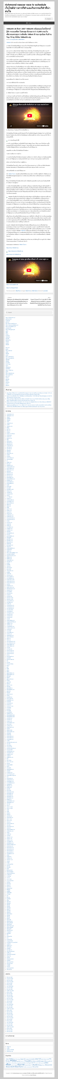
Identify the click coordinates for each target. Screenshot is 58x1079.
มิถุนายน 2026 (10, 980)
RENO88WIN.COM (10, 715)
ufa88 (8, 810)
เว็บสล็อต (8, 960)
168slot (8, 417)
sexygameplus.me (10, 751)
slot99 (7, 352)
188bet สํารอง (28, 290)
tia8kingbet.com (10, 796)
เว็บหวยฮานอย (10, 963)
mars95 (8, 618)
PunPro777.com (10, 706)
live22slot (8, 335)
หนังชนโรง (8, 337)
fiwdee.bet (9, 524)
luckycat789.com (10, 600)
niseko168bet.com (10, 644)
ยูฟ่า (7, 895)
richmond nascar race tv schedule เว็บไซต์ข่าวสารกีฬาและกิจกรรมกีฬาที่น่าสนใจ (27, 8)
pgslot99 (8, 686)
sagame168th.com (10, 731)
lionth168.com (9, 593)
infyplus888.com (10, 560)
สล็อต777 (8, 909)
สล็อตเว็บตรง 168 (10, 925)
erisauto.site (9, 513)
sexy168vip (9, 745)
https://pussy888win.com (11, 326)
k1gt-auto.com (10, 575)
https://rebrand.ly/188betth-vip (15, 251)
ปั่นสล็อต (8, 882)
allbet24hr (9, 451)
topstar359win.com (10, 801)
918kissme (9, 436)
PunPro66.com (10, 703)
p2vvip (8, 655)
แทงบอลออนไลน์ (29, 1066)
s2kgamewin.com (10, 727)
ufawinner (9, 828)
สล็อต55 (8, 904)
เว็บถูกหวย (9, 956)
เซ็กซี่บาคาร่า (9, 945)
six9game (9, 755)
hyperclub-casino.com (11, 555)
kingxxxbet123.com (11, 581)
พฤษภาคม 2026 (10, 981)
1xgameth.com (10, 423)
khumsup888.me (10, 576)
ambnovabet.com (10, 457)
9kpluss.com (9, 438)
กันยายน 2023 (9, 1029)
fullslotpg (8, 531)
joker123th (9, 569)
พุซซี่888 (8, 891)
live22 (48, 1059)
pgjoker (8, 677)
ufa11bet (8, 804)
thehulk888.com (10, 793)
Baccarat (8, 463)
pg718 (8, 665)
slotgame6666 (9, 764)
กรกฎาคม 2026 (10, 978)
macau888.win (10, 611)
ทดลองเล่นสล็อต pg (10, 873)
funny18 (8, 534)
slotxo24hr (9, 767)
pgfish (8, 671)
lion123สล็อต (9, 591)
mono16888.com (10, 632)
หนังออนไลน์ (9, 936)
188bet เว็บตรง (12, 174)
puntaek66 (9, 707)
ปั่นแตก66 (9, 883)
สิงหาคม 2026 (9, 977)
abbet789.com (10, 442)
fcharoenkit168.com (11, 518)
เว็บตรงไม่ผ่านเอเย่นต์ (11, 954)
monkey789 (9, 629)
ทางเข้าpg (9, 876)
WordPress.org (10, 1051)
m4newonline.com (10, 605)
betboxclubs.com (10, 469)
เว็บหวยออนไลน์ (10, 962)
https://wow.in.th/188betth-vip (13, 254)
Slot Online (9, 760)
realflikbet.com (10, 713)
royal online (9, 724)
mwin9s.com (9, 633)
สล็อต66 (7, 344)
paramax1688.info (10, 659)
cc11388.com (9, 497)
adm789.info (9, 447)
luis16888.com (10, 602)
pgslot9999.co (9, 688)
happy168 (9, 546)
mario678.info (9, 617)
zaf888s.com (9, 858)
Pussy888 (9, 710)
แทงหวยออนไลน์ (10, 968)
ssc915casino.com (10, 773)
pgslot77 (8, 683)
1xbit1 (8, 421)
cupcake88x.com (10, 501)
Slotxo (8, 766)
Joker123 (8, 566)
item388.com (9, 561)
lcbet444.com (9, 590)
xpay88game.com (10, 853)
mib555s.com (9, 624)
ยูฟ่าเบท (8, 897)
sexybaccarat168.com (11, 748)
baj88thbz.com (10, 465)
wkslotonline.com (10, 847)
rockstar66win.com (10, 722)
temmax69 (9, 790)
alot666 (8, 454)
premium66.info (10, 698)
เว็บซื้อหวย (9, 953)
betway (7, 380)
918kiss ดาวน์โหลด (11, 433)
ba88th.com (9, 462)
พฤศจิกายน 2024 (10, 1008)
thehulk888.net (10, 795)
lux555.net (9, 603)
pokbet (8, 695)
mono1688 (9, 630)
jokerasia (7, 382)
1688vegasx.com (10, 415)
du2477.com (9, 509)
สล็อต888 (7, 359)
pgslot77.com (9, 685)
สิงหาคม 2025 (9, 995)
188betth (8, 42)
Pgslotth (8, 692)
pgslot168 (9, 682)
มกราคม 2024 (9, 1023)
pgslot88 (7, 379)
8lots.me (8, 429)
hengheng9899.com (11, 548)
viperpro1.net (9, 838)
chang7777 (9, 498)
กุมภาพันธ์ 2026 (10, 986)
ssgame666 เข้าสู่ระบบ (11, 775)
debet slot (9, 504)
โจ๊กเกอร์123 (9, 969)
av (7, 460)
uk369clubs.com (10, 831)
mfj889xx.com (10, 623)
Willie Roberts (21, 39)
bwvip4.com (9, 491)
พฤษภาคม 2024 (10, 1017)
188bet (7, 1059)
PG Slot (8, 662)
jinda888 (8, 564)
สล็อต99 (7, 361)
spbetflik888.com (10, 769)
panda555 (9, 658)
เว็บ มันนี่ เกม (9, 950)
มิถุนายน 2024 (10, 1016)
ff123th (8, 521)
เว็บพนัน (8, 957)
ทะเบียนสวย (9, 874)
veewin (8, 832)
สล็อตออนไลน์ (9, 921)
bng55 (8, 485)
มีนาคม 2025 (9, 1002)
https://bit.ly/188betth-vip (12, 248)
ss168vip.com (9, 772)
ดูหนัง (8, 868)
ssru (7, 776)
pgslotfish (9, 691)
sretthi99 (8, 770)
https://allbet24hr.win (10, 373)
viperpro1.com (10, 837)
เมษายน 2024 (9, 1019)
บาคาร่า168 (8, 364)
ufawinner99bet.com (11, 829)
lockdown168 (9, 596)
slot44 (7, 355)
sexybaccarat (8, 328)
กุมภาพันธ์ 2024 (10, 1022)
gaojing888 (9, 537)
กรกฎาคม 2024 (10, 1014)
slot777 (7, 377)
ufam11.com (9, 819)
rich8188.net (9, 719)
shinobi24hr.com (10, 752)
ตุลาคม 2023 (9, 1028)
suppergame (9, 784)
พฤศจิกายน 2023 (10, 1026)
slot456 (7, 343)
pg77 (8, 667)
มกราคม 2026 (9, 987)
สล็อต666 (8, 907)
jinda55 (8, 563)
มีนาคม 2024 (9, 1020)
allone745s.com (10, 453)
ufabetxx (8, 813)
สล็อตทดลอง (8, 367)
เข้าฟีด (8, 1048)
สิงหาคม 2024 (9, 1013)
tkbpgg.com (9, 799)
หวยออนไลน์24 (10, 941)
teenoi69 (8, 789)
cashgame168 (9, 494)
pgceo (8, 670)
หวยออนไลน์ (9, 939)
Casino (8, 495)
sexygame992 (9, 749)
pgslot (7, 331)
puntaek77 (9, 709)
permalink (46, 290)
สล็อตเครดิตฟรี (10, 922)
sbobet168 (9, 734)
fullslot (7, 334)
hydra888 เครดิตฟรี (10, 554)
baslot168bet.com (10, 468)
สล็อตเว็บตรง (18, 290)
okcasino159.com (10, 650)
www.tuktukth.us (10, 850)
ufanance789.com (10, 823)
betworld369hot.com (11, 479)
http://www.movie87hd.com (11, 323)
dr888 (8, 507)
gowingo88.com (10, 545)
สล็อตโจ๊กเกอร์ (10, 930)
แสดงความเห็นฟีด (10, 1049)
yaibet (8, 855)
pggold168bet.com (10, 673)
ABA (8, 439)
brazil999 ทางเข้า (10, 489)
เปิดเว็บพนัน (9, 947)
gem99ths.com (10, 539)
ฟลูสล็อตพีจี (9, 892)
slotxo (7, 365)
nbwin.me (9, 638)
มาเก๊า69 (8, 894)
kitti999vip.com (10, 585)
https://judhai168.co (10, 356)
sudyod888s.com (10, 781)
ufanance (8, 822)
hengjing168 (9, 549)
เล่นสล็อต (8, 948)
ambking (8, 456)
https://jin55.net (9, 350)
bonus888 (9, 488)
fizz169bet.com (10, 527)
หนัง (7, 935)
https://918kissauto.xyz (10, 317)
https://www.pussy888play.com (12, 325)
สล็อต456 (8, 903)
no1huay (8, 647)
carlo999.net (9, 492)
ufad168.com (9, 816)
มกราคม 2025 (9, 1005)
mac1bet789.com (10, 608)
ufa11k (8, 805)
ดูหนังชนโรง (8, 340)
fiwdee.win (9, 525)
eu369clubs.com (10, 515)
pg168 (7, 349)
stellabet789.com (10, 779)
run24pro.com (9, 725)
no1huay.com (9, 649)
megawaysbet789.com (11, 621)
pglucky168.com (10, 679)
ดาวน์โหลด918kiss (13, 1062)
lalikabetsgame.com (11, 588)
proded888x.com (10, 700)
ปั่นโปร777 (9, 886)
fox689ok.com (10, 528)
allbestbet (9, 450)
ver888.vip (9, 834)
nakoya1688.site (10, 636)
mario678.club (9, 614)
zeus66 (8, 861)
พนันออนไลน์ (9, 888)
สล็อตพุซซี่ (9, 919)
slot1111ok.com (10, 761)
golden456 (9, 543)
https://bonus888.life (10, 358)
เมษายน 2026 (9, 983)
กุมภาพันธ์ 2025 (10, 1004)
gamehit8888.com (10, 536)
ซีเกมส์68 (8, 867)
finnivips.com (9, 522)
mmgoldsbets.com (10, 626)
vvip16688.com (10, 841)
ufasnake (8, 825)
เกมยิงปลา (9, 944)
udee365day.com (10, 802)
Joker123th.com (10, 570)
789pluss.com (9, 426)
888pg (8, 427)
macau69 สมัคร (10, 609)
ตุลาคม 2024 (9, 1010)
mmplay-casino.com (11, 627)
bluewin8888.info (10, 482)
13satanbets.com (10, 414)
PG (7, 661)
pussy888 (8, 362)
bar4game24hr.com (10, 466)
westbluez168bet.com (11, 844)
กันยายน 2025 (9, 993)
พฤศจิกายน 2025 (10, 990)
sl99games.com (10, 757)
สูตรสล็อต (9, 933)
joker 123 (7, 347)
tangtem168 (9, 787)
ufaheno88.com (10, 817)
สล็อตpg (8, 916)
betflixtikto (9, 471)
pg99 (7, 332)
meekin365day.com (11, 620)
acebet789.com (10, 445)
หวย (7, 938)
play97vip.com (10, 694)
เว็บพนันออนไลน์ (10, 959)
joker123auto (9, 567)
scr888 (8, 740)
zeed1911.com (10, 859)
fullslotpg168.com (10, 533)
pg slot (7, 383)
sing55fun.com (10, 754)
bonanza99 (9, 486)
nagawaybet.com (10, 635)
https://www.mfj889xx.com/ (12, 552)
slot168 (7, 341)
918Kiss (8, 432)
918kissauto (9, 435)
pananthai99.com (10, 656)
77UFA (8, 424)
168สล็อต (8, 418)
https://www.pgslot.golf (10, 329)
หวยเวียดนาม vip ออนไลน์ (12, 942)
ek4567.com (9, 510)
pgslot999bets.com (10, 689)
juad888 (8, 572)
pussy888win (9, 712)
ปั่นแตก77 (9, 885)
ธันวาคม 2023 (9, 1025)
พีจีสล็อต (8, 889)
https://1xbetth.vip (9, 370)
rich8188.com (9, 718)
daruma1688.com (10, 503)
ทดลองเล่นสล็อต (10, 871)
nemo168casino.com (11, 641)
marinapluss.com (10, 612)
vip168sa (8, 835)
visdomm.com (10, 840)
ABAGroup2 (9, 441)
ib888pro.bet (9, 557)
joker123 (7, 322)
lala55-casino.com (10, 587)
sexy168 (8, 743)
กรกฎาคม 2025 (10, 996)
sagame (8, 728)
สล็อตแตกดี (9, 928)
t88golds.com (9, 785)
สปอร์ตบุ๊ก (9, 898)
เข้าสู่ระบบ (9, 1046)
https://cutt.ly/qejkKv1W (12, 284)
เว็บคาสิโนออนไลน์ (10, 951)
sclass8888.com (10, 739)
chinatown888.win (10, 500)
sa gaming (8, 320)
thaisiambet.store (10, 792)
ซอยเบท (8, 865)
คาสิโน (8, 862)
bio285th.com (9, 480)
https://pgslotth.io (9, 374)
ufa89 (8, 811)
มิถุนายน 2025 (10, 998)
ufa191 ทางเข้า (10, 807)
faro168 (15, 1059)
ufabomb (8, 814)
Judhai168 (9, 573)
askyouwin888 (10, 459)
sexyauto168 (9, 746)
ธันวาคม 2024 (9, 1007)
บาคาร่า (8, 877)
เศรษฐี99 (8, 965)
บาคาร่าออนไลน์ (10, 880)
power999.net (9, 697)
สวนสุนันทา (9, 932)
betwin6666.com (10, 477)
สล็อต (8, 900)
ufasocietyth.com (10, 826)
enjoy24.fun (9, 512)
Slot (7, 758)
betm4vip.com (10, 476)
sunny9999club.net (10, 782)
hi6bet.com (9, 551)
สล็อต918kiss (9, 913)
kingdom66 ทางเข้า (10, 579)
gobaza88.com (10, 542)
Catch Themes (33, 1075)
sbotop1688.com (10, 736)
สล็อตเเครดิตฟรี (10, 927)
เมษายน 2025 (9, 1001)
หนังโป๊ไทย (8, 368)
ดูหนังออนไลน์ (8, 319)
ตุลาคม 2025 (9, 992)
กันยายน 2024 (9, 1011)
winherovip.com (10, 846)
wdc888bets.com (10, 843)
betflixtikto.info (10, 472)
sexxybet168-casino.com (12, 742)
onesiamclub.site (10, 653)
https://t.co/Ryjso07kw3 (12, 288)
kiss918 (8, 584)
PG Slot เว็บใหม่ (10, 664)
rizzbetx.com (9, 721)
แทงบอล (8, 966)
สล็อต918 (8, 912)
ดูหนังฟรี (7, 338)
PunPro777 (9, 704)
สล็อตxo (8, 918)
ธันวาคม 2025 (9, 989)
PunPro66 (9, 701)
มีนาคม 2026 (9, 984)
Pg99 (8, 668)
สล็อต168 (8, 901)
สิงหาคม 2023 (9, 1031)
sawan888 (9, 733)
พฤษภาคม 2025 (10, 999)
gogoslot (7, 385)
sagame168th (9, 730)
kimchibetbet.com (10, 578)
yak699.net (9, 856)
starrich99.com (10, 778)
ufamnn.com (9, 820)
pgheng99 (9, 676)
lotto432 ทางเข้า (10, 597)
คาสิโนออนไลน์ (10, 864)
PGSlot (8, 680)
